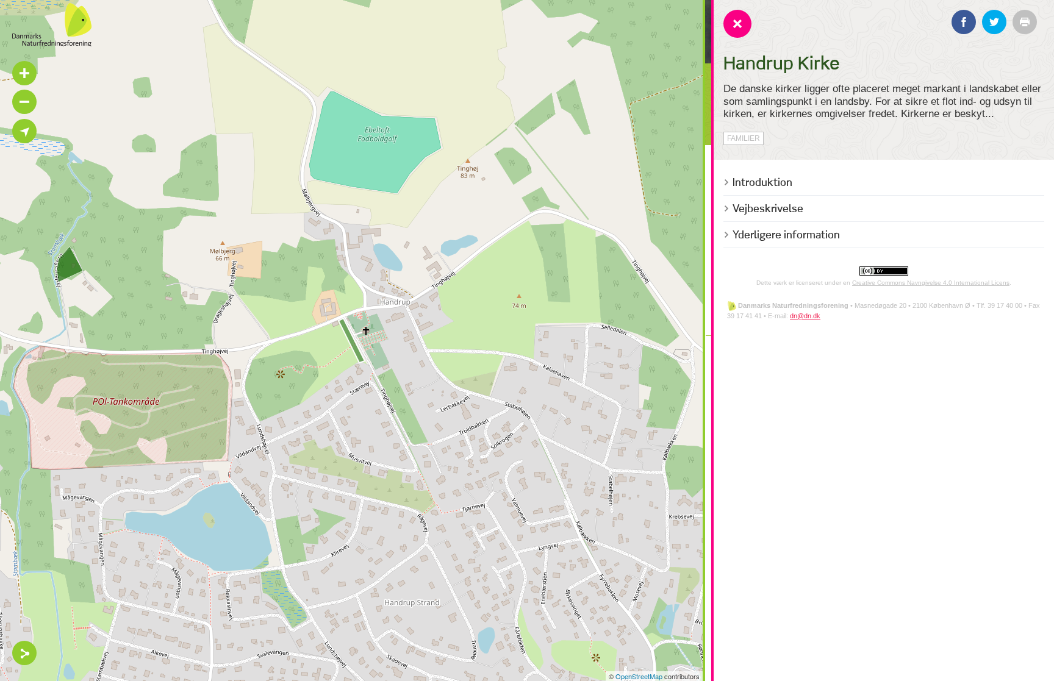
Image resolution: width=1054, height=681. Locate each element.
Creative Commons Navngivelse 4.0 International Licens (930, 282)
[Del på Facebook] (964, 22)
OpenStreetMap (638, 676)
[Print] (1025, 22)
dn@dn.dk (805, 315)
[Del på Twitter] (994, 22)
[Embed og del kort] (24, 653)
